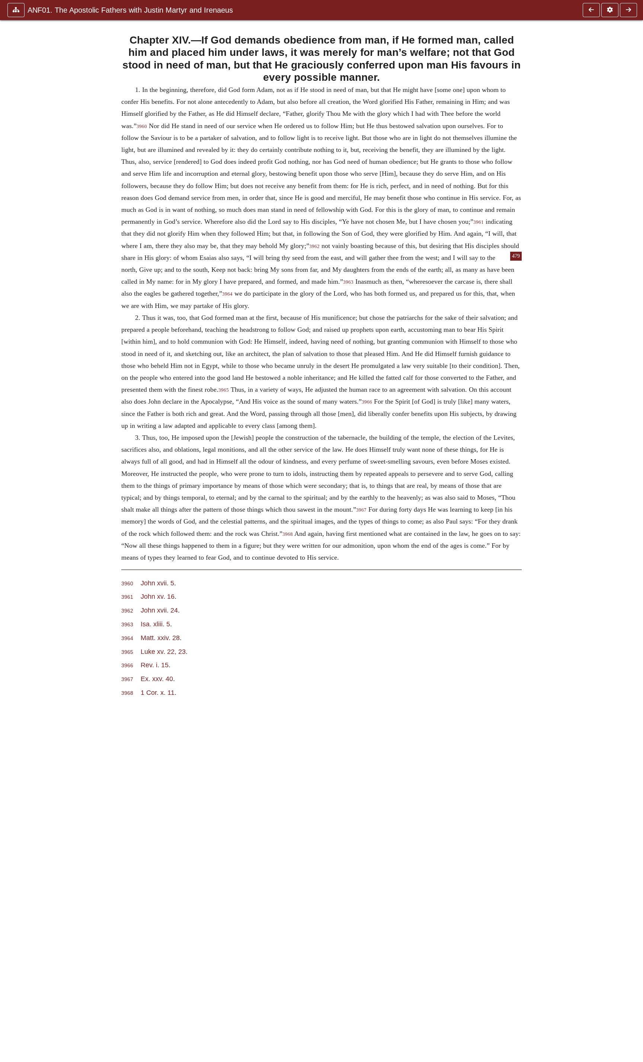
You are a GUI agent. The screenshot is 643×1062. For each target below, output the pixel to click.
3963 (348, 282)
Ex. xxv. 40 (157, 679)
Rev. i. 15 (155, 665)
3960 (142, 126)
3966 (367, 402)
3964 (227, 294)
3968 (287, 534)
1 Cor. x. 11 (158, 692)
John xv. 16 (158, 596)
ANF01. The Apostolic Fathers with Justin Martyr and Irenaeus (130, 10)
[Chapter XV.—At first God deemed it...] (628, 10)
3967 (361, 510)
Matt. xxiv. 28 (160, 638)
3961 (478, 222)
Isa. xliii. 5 (155, 624)
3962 (314, 246)
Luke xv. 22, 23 (163, 651)
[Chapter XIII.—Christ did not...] (591, 10)
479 (516, 256)
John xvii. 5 (157, 583)
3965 (223, 390)
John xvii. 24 (159, 610)
